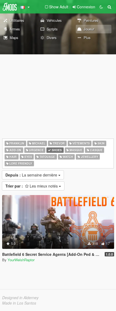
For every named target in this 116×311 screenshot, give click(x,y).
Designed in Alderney (20, 297)
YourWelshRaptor (21, 259)
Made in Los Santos (19, 303)
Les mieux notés (32, 186)
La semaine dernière (31, 175)
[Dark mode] (101, 6)
